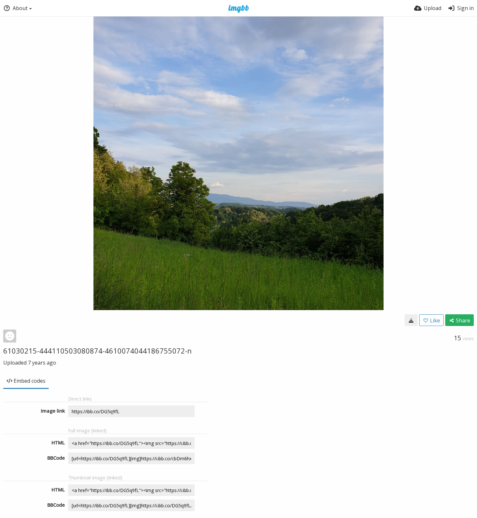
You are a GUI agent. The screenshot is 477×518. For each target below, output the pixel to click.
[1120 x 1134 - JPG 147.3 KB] (411, 320)
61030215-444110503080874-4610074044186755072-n (97, 350)
